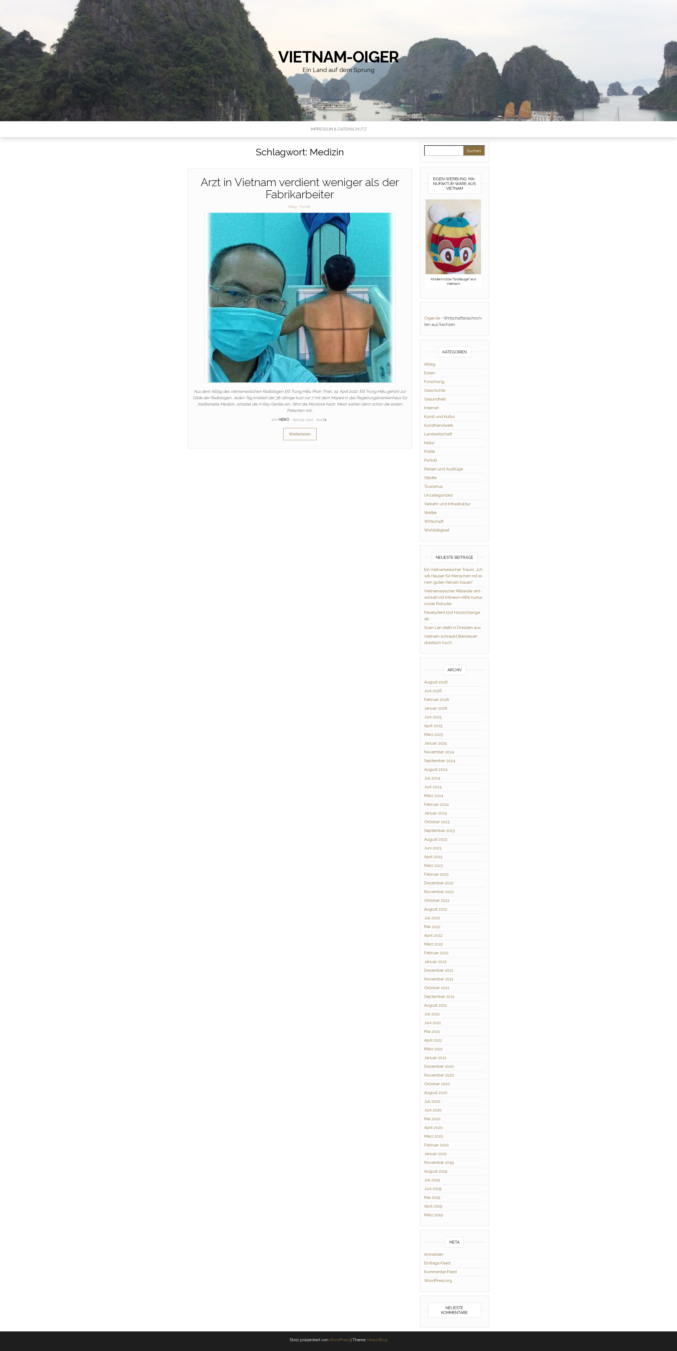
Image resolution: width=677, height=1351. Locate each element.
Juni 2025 (432, 717)
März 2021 (433, 1049)
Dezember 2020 (439, 1066)
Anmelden (433, 1254)
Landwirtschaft (438, 434)
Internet (431, 408)
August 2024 (435, 769)
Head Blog (377, 1340)
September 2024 (439, 760)
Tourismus (433, 486)
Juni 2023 (432, 848)
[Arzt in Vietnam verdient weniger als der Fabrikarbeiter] (300, 297)
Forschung (434, 381)
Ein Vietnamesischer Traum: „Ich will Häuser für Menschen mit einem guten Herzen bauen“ (453, 576)
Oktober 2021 (436, 987)
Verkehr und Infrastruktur (447, 504)
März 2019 (433, 1215)
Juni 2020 (433, 1110)
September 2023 (439, 830)
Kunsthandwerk (438, 425)
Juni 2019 (432, 1188)
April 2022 (433, 935)
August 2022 (435, 909)
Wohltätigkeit (436, 530)
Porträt (305, 207)
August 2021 (435, 1005)
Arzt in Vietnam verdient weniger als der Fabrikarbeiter (300, 188)
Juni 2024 (433, 787)
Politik (429, 451)
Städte (430, 477)
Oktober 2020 (437, 1084)
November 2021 (438, 979)
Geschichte (434, 390)
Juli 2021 (432, 1014)
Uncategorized (438, 495)
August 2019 (435, 1171)
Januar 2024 (435, 813)
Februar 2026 (436, 699)
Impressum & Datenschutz (339, 129)
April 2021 (433, 1040)
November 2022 (439, 891)
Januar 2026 (435, 708)
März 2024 (433, 795)
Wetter (430, 512)
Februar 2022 (436, 953)
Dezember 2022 (439, 883)
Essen (429, 373)
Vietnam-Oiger (338, 57)
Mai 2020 (432, 1118)
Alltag (291, 207)
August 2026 (436, 682)
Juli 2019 (432, 1180)
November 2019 (439, 1162)
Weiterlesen (300, 434)
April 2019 (433, 1206)
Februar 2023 (436, 874)
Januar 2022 (435, 961)
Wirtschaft (433, 521)
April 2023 (433, 856)
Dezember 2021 (438, 970)
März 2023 (433, 865)
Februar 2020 (436, 1145)
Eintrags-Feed (437, 1263)
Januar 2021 (435, 1057)
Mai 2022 (432, 926)
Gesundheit (435, 399)
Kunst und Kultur (439, 416)
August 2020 (435, 1092)
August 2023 (435, 839)
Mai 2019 (432, 1197)
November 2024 (439, 752)
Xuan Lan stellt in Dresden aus (452, 627)
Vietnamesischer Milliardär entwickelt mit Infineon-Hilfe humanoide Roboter (453, 597)
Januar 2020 (435, 1153)
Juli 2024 (432, 778)
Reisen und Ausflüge (443, 469)
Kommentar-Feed (440, 1271)
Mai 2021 (432, 1031)
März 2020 (433, 1136)
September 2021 (439, 996)
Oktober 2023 (437, 821)
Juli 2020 (432, 1101)
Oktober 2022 (437, 900)
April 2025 (433, 725)
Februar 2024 (436, 804)
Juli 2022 (432, 918)
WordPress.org (438, 1280)
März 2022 (433, 944)
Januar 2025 (435, 743)
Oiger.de (432, 318)
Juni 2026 (433, 690)
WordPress (339, 1340)
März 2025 (433, 734)
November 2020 (439, 1075)
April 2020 (433, 1127)
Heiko (284, 419)
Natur (429, 442)
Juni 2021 (432, 1022)
